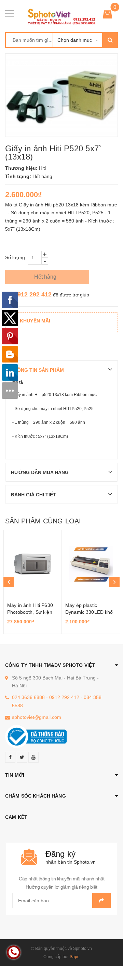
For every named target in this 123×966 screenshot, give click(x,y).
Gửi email (101, 900)
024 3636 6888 (28, 697)
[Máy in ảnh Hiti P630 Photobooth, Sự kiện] (33, 564)
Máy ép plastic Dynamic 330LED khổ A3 (89, 612)
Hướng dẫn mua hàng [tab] (40, 472)
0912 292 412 (33, 294)
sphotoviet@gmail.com (36, 717)
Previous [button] (8, 582)
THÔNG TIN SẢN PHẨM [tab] (37, 370)
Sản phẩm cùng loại (43, 521)
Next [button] (114, 582)
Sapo (75, 956)
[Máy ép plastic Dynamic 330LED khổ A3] (91, 564)
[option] (32, 582)
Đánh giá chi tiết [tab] (33, 494)
